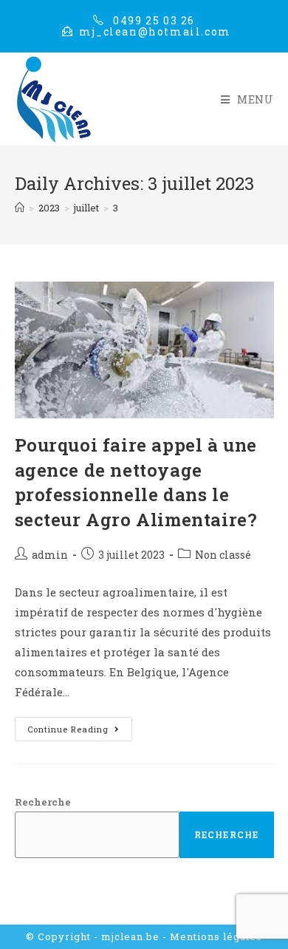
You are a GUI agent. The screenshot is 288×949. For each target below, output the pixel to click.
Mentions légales (216, 936)
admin (50, 555)
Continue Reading (79, 726)
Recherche (43, 802)
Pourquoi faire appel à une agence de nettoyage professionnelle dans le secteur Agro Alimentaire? (136, 482)
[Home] (19, 207)
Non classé (223, 555)
